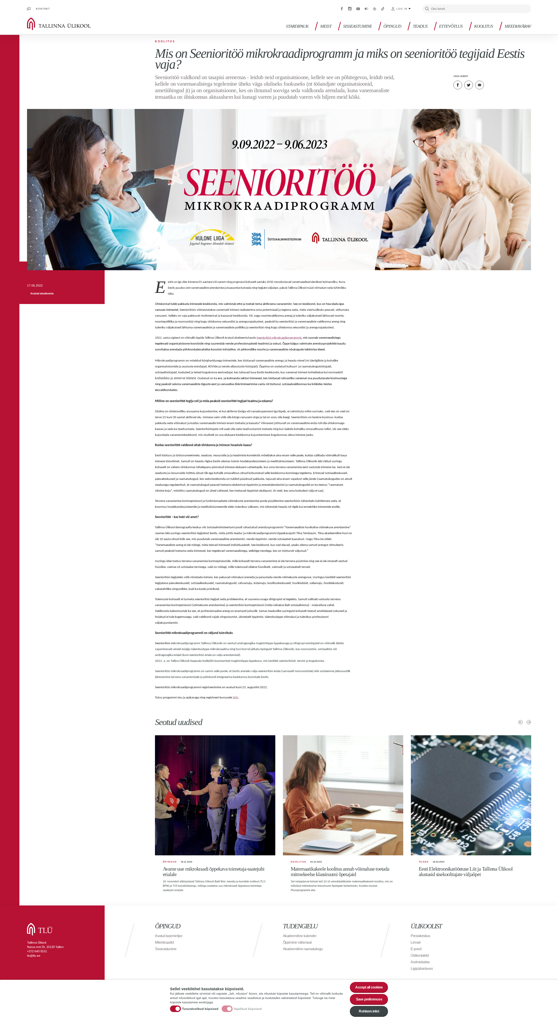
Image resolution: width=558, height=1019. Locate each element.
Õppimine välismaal (297, 942)
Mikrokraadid (164, 942)
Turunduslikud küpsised (200, 1009)
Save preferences (369, 999)
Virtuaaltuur (375, 9)
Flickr (366, 9)
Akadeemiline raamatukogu (303, 949)
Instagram (350, 9)
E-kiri (479, 85)
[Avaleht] (65, 24)
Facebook (342, 9)
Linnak (415, 942)
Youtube (358, 9)
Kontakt (43, 8)
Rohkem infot (369, 1011)
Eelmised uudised (520, 722)
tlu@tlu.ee (33, 955)
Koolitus (483, 26)
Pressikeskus (420, 936)
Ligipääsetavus (422, 968)
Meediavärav (518, 26)
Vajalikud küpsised (248, 1009)
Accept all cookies (369, 987)
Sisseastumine (357, 26)
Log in (401, 8)
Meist (326, 26)
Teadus (420, 26)
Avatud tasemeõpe (168, 936)
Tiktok (383, 9)
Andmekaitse (420, 962)
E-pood (416, 949)
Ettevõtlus (451, 26)
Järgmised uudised (529, 722)
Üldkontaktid (420, 955)
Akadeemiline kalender (299, 936)
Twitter (468, 85)
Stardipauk (297, 26)
